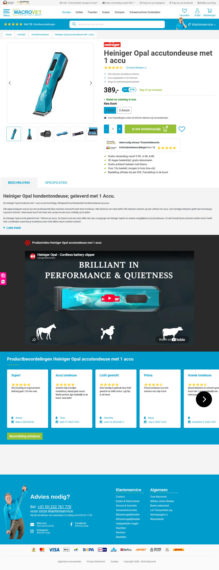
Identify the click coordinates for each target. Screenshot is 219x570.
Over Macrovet (158, 496)
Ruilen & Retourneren (127, 501)
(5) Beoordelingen (135, 67)
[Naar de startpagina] (27, 12)
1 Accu (110, 110)
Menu (6, 15)
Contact (120, 496)
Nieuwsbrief (157, 519)
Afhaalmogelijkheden (128, 519)
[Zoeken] (73, 24)
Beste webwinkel (159, 505)
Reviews (120, 532)
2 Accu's (124, 110)
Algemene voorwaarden (69, 561)
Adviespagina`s (159, 514)
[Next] (204, 399)
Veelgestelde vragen (127, 523)
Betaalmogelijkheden (128, 514)
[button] (196, 24)
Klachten (121, 528)
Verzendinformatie (126, 510)
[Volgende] (91, 83)
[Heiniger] (112, 44)
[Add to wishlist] (182, 129)
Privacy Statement (96, 561)
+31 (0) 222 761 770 (54, 507)
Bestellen (121, 537)
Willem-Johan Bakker (162, 501)
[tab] (19, 182)
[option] (14, 135)
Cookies (114, 561)
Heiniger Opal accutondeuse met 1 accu (74, 34)
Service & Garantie (126, 505)
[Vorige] (9, 83)
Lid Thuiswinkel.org (161, 510)
